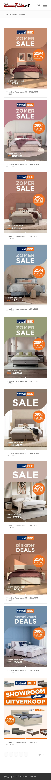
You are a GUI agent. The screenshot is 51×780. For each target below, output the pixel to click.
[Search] (37, 5)
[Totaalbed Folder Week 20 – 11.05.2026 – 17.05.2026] (25, 636)
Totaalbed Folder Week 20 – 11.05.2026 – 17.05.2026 (22, 671)
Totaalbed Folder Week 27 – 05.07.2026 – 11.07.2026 (22, 382)
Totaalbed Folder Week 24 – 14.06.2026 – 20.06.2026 (22, 454)
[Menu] (43, 5)
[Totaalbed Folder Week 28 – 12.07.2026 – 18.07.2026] (25, 275)
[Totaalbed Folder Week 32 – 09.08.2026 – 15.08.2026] (25, 58)
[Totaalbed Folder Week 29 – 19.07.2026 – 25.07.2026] (25, 202)
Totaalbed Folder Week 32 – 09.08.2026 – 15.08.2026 (22, 93)
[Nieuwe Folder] (21, 5)
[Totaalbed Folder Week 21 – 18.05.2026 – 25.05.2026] (25, 564)
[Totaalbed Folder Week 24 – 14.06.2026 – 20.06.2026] (25, 419)
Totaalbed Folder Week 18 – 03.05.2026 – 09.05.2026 (22, 744)
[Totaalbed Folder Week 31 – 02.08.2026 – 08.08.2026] (25, 130)
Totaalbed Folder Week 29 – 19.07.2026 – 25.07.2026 (22, 238)
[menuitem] (37, 5)
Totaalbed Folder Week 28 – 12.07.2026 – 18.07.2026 (22, 310)
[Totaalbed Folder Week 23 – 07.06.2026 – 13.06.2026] (25, 491)
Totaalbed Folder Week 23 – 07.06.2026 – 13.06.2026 (22, 527)
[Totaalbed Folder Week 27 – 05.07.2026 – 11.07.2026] (25, 347)
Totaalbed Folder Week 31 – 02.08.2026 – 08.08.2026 (22, 165)
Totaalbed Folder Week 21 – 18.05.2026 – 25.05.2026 (22, 599)
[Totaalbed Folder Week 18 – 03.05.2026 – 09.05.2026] (25, 708)
